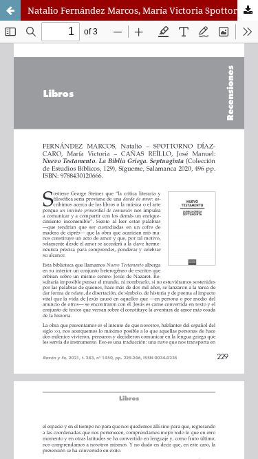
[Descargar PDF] (247, 10)
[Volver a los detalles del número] (10, 10)
